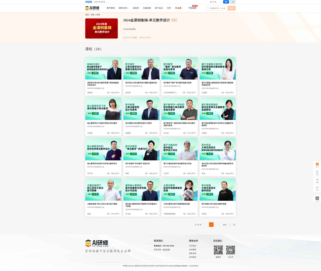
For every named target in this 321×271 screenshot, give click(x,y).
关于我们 (192, 246)
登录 (226, 2)
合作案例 (192, 249)
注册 (232, 2)
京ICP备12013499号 (148, 266)
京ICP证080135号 (162, 266)
